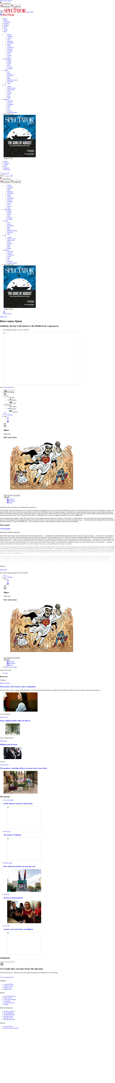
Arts (8, 72)
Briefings (6, 25)
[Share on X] (8, 420)
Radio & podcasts (12, 80)
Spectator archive (8, 1016)
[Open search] (1, 173)
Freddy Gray (7, 831)
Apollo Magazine (8, 1013)
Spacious (15, 412)
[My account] (32, 12)
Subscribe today (8, 1026)
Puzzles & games (12, 112)
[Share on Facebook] (8, 418)
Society (9, 62)
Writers (6, 20)
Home (5, 18)
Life (5, 85)
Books (9, 73)
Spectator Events (8, 1018)
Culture (9, 38)
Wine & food (11, 89)
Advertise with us (9, 986)
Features (9, 102)
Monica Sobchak (5, 683)
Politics (9, 34)
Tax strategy (7, 1001)
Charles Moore (4, 764)
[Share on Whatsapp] (8, 422)
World (9, 64)
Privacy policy (8, 998)
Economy (10, 67)
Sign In (29, 12)
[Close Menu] (1, 175)
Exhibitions (10, 75)
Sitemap (6, 1004)
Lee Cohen (7, 926)
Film (8, 77)
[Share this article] (5, 424)
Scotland (9, 68)
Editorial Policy (8, 989)
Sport (8, 94)
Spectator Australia (9, 1011)
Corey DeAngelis (5, 528)
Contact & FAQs (8, 984)
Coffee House (8, 59)
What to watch (11, 88)
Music (9, 78)
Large (14, 403)
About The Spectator (9, 996)
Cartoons (9, 111)
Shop (5, 31)
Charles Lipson (8, 863)
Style (8, 96)
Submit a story (8, 987)
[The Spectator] (15, 12)
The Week (10, 101)
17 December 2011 (8, 387)
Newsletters (7, 22)
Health (9, 98)
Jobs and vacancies (9, 1003)
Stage (8, 83)
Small (12, 397)
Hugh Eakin (3, 570)
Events (5, 27)
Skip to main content (6, 1)
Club (5, 28)
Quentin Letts (4, 717)
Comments (9, 415)
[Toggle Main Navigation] (2, 11)
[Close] (2, 964)
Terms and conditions (10, 999)
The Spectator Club (9, 1019)
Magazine (10, 41)
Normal (14, 409)
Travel (9, 91)
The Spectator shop (9, 1014)
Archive (6, 30)
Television (10, 81)
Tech (8, 39)
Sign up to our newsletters (11, 1028)
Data (8, 65)
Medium (14, 400)
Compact (13, 406)
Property (9, 93)
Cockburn (10, 36)
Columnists (10, 104)
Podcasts (6, 23)
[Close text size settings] (5, 394)
